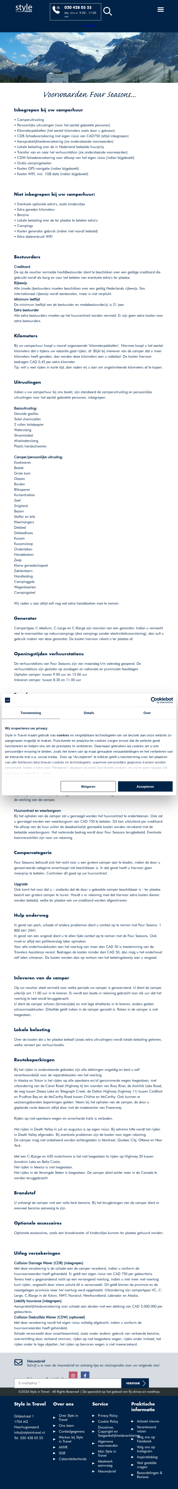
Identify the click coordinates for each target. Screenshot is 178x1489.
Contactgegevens (72, 1431)
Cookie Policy (108, 1421)
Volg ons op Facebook (146, 1439)
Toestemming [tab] (30, 712)
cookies (63, 735)
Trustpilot (89, 26)
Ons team (66, 1426)
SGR (62, 1453)
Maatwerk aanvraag (105, 1463)
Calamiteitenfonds (73, 1459)
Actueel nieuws (148, 1421)
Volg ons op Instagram (146, 1449)
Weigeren (88, 786)
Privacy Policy (108, 1416)
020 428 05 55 (78, 8)
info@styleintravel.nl (29, 1432)
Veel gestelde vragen (147, 1465)
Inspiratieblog (147, 1457)
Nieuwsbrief (107, 1471)
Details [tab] (89, 712)
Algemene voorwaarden (108, 1443)
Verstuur (133, 1383)
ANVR (63, 1447)
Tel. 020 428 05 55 (28, 1438)
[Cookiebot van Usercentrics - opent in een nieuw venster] (154, 700)
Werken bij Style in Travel (71, 1439)
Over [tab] (147, 712)
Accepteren (145, 786)
